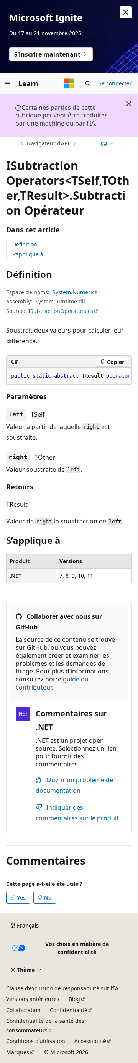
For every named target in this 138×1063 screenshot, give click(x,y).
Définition (24, 244)
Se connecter (115, 83)
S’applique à (27, 254)
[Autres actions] (125, 144)
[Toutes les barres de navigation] (13, 144)
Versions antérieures (32, 999)
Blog (74, 999)
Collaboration (23, 1010)
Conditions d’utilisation (35, 1041)
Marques (17, 1052)
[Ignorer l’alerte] (126, 12)
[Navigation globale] (7, 83)
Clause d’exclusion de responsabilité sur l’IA (62, 988)
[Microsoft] (69, 83)
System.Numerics (75, 292)
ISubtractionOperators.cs (60, 311)
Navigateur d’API (48, 143)
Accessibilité (90, 1041)
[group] (69, 376)
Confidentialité (68, 1010)
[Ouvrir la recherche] (87, 83)
